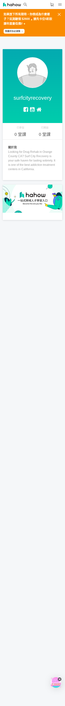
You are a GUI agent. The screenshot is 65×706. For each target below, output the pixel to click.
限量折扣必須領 (12, 31)
